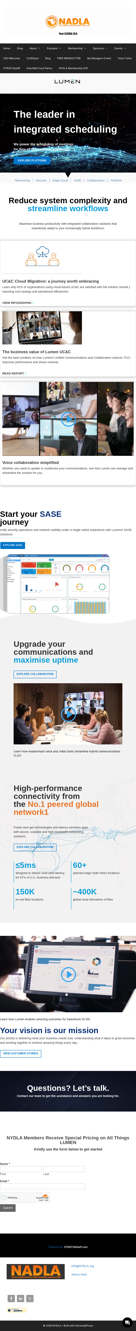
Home (6, 48)
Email (4, 1181)
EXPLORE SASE (12, 545)
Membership (75, 48)
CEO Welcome (11, 58)
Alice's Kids (79, 1274)
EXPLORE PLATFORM (32, 160)
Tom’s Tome (125, 58)
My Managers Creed (99, 58)
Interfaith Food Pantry (39, 68)
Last (46, 1174)
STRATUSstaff (11, 68)
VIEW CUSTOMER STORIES (20, 1053)
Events (119, 48)
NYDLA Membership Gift (73, 68)
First (3, 1174)
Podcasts (52, 48)
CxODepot (33, 58)
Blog (48, 58)
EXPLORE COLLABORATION (35, 674)
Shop (20, 48)
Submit (8, 1208)
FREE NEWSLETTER (69, 58)
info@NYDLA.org (82, 1266)
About (33, 48)
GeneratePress (84, 1325)
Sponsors (98, 48)
